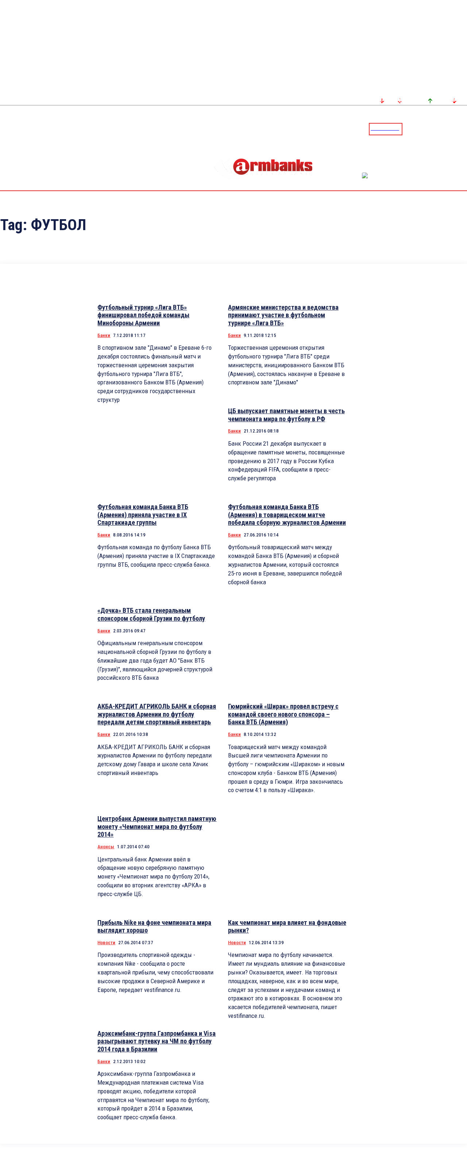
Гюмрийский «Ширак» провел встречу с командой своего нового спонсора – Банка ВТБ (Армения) (283, 714)
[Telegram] (444, 128)
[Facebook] (436, 128)
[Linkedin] (462, 128)
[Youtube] (453, 128)
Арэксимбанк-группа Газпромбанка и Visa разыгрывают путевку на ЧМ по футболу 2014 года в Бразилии (156, 1041)
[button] (409, 128)
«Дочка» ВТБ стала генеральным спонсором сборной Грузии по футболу (151, 614)
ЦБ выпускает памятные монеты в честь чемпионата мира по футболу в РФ (286, 415)
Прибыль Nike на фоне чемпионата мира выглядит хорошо (154, 926)
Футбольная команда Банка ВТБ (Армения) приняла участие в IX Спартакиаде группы (142, 514)
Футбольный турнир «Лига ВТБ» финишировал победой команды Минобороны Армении (143, 315)
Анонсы (105, 846)
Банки (103, 335)
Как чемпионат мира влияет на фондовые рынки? (287, 926)
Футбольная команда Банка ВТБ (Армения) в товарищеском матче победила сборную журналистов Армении (287, 514)
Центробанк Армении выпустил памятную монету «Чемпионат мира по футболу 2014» (156, 826)
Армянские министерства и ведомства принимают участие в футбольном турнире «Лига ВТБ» (283, 315)
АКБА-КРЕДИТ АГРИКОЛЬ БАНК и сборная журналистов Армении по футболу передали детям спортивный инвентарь (156, 714)
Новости (106, 942)
